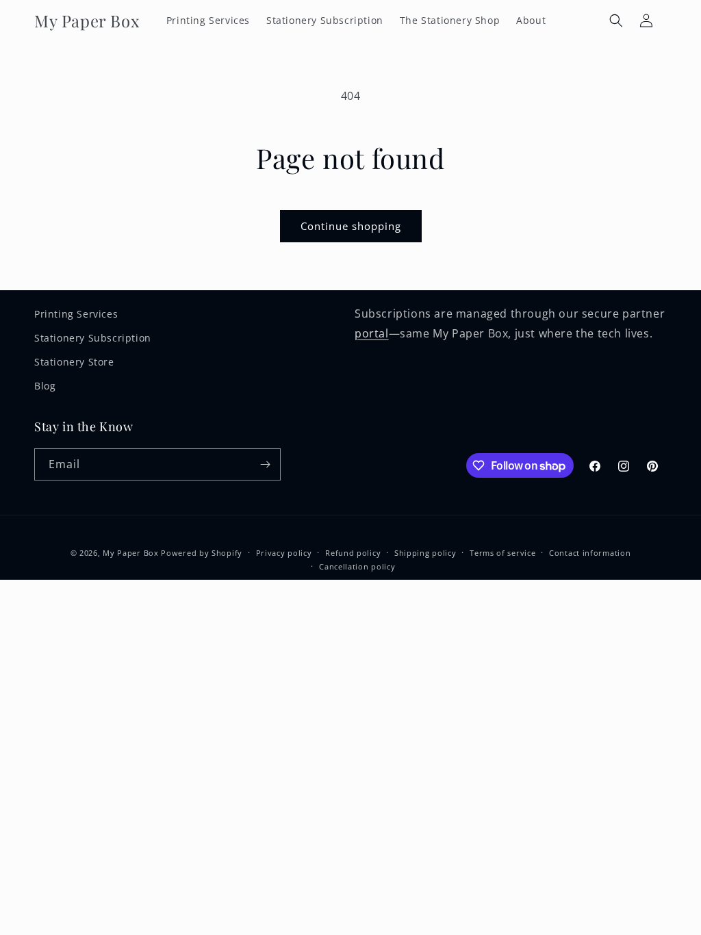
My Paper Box (130, 553)
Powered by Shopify (201, 553)
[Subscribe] (265, 464)
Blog (44, 385)
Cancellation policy (357, 566)
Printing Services (76, 313)
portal (372, 333)
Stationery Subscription (92, 337)
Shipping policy (425, 553)
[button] (616, 20)
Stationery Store (74, 361)
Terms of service (502, 553)
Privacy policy (284, 553)
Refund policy (353, 553)
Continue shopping (351, 226)
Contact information (589, 553)
